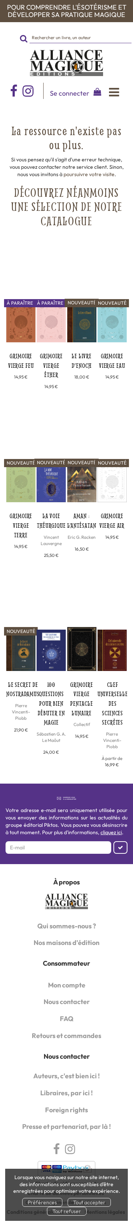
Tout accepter (89, 1202)
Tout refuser (66, 1211)
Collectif (82, 724)
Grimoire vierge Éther (51, 365)
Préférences (42, 1202)
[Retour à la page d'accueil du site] (66, 63)
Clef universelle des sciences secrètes (113, 703)
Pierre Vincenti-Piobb (21, 712)
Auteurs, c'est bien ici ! (66, 1076)
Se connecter (69, 93)
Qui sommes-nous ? (66, 926)
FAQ (67, 1018)
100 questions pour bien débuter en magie (51, 703)
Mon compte (66, 985)
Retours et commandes (66, 1035)
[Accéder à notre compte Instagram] (33, 91)
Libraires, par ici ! (66, 1093)
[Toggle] (114, 92)
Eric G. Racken (82, 537)
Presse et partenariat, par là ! (66, 1126)
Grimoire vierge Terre (21, 525)
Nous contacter (67, 1001)
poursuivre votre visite (89, 174)
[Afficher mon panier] (96, 93)
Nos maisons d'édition (66, 942)
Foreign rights (66, 1110)
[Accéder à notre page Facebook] (13, 91)
